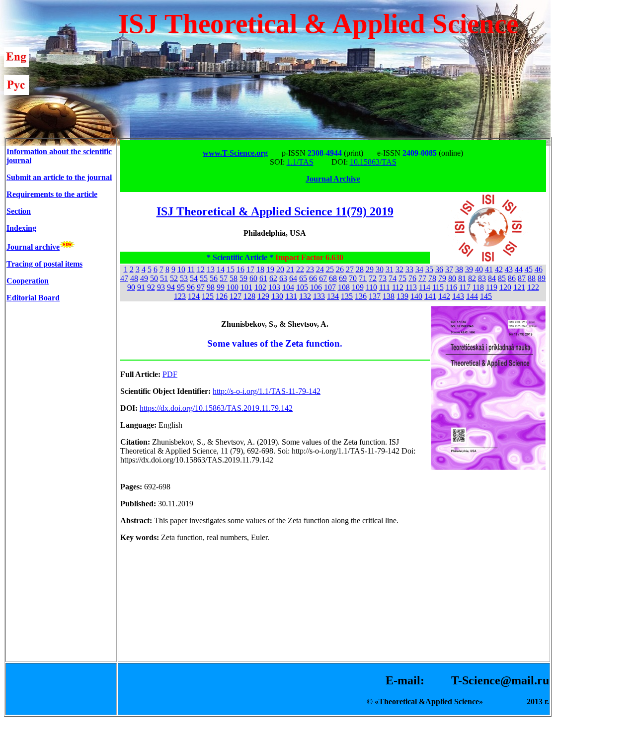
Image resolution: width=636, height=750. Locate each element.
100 (232, 287)
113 (411, 287)
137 (375, 296)
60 (253, 278)
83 (482, 278)
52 (174, 278)
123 (180, 296)
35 (429, 269)
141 (430, 296)
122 (533, 287)
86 (512, 278)
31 (390, 269)
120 (505, 287)
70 (353, 278)
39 (469, 269)
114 (424, 287)
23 (310, 269)
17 (250, 269)
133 (319, 296)
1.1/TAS (300, 162)
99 (221, 287)
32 (399, 269)
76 (412, 278)
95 (181, 287)
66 (313, 278)
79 (442, 278)
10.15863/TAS (373, 162)
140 (416, 296)
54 (194, 278)
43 (509, 269)
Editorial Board (33, 297)
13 (211, 269)
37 (449, 269)
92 (151, 287)
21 (290, 269)
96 (191, 287)
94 (171, 287)
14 (221, 269)
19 (270, 269)
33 (409, 269)
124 (194, 296)
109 (358, 287)
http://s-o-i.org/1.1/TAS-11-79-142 (266, 391)
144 (472, 296)
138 (389, 296)
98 (211, 287)
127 (235, 296)
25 (330, 269)
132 (305, 296)
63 (283, 278)
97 (201, 287)
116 (451, 287)
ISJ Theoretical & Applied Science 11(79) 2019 (275, 211)
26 (340, 269)
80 (452, 278)
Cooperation (27, 281)
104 (288, 287)
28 (360, 269)
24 (320, 269)
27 (350, 269)
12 (201, 269)
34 (419, 269)
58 (234, 278)
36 (439, 269)
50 (154, 278)
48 (134, 278)
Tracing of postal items (44, 264)
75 (402, 278)
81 (462, 278)
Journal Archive (333, 179)
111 (384, 287)
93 (161, 287)
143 (458, 296)
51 (164, 278)
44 (519, 269)
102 (260, 287)
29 (370, 269)
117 (465, 287)
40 (479, 269)
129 (263, 296)
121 (519, 287)
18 (260, 269)
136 (361, 296)
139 (402, 296)
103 (274, 287)
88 (532, 278)
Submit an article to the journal (59, 177)
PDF (169, 374)
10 (181, 269)
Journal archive (33, 247)
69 (343, 278)
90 (131, 287)
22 (300, 269)
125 (208, 296)
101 (246, 287)
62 (273, 278)
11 (191, 269)
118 (478, 287)
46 (539, 269)
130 (277, 296)
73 (383, 278)
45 (529, 269)
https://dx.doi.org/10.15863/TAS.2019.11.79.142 (216, 408)
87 (522, 278)
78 (432, 278)
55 (204, 278)
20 (280, 269)
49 (144, 278)
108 (344, 287)
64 (293, 278)
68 (333, 278)
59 (243, 278)
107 (330, 287)
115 (438, 287)
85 (502, 278)
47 (124, 278)
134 (333, 296)
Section (18, 211)
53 (184, 278)
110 (371, 287)
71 (363, 278)
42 (499, 269)
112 (397, 287)
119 (491, 287)
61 (263, 278)
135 (347, 296)
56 (214, 278)
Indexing (21, 228)
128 (249, 296)
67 (323, 278)
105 (302, 287)
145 (486, 296)
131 (291, 296)
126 (222, 296)
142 (444, 296)
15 (231, 269)
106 (316, 287)
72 (373, 278)
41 (489, 269)
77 (422, 278)
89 (542, 278)
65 (303, 278)
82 (472, 278)
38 (459, 269)
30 (380, 269)
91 (141, 287)
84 (492, 278)
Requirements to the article (51, 194)
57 (224, 278)
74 (393, 278)
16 (240, 269)
